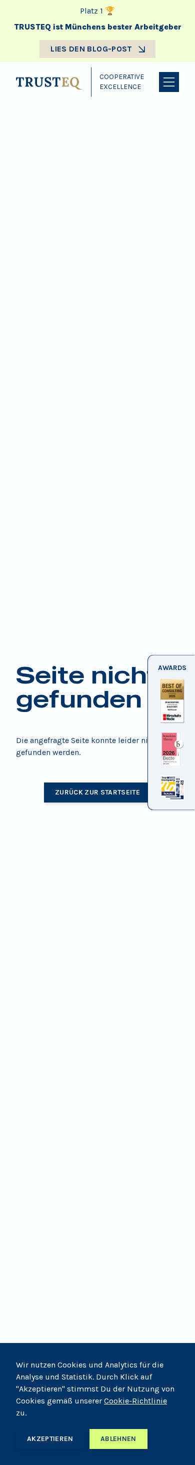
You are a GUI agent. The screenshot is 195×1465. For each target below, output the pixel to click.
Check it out (171, 723)
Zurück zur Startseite (97, 792)
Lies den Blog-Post (91, 49)
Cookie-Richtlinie (135, 1401)
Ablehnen (118, 1438)
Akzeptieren (50, 1438)
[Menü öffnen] (169, 82)
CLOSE (171, 800)
